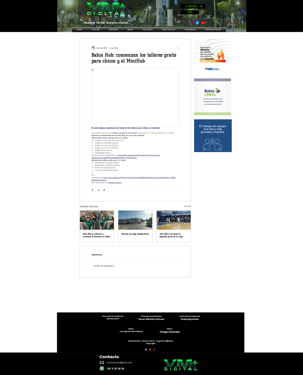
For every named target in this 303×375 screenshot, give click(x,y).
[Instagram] (191, 22)
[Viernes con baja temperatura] (135, 220)
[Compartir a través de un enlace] (104, 190)
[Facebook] (197, 22)
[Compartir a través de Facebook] (92, 190)
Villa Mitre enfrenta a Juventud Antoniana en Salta (96, 235)
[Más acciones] (177, 47)
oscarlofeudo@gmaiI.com (119, 362)
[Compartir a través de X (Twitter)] (98, 190)
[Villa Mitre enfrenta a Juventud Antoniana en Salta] (97, 220)
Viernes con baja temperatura (135, 234)
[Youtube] (203, 22)
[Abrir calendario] (201, 6)
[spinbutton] (189, 12)
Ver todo (187, 206)
